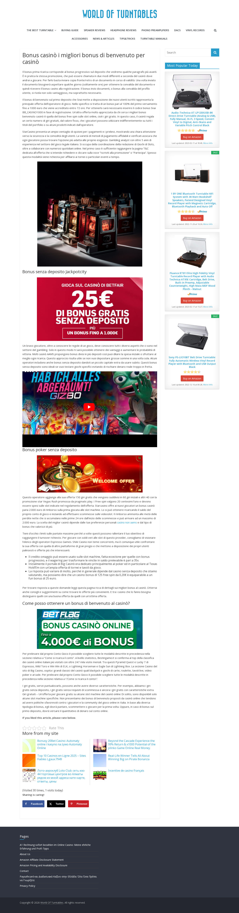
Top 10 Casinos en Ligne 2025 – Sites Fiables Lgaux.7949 (61, 757)
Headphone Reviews (123, 30)
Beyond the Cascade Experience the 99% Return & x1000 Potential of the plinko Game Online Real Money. (132, 744)
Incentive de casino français (126, 770)
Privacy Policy (27, 885)
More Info (208, 143)
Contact (24, 871)
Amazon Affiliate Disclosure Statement (42, 859)
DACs (177, 30)
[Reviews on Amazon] (186, 130)
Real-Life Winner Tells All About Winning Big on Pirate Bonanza (129, 757)
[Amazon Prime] (202, 130)
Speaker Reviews (94, 30)
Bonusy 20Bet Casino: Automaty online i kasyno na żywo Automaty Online (59, 744)
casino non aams (127, 522)
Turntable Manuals (153, 38)
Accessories (80, 38)
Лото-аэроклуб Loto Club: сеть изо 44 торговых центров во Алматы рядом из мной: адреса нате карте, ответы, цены (61, 776)
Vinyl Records (195, 30)
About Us (25, 854)
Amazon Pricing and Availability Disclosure (43, 865)
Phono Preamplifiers (155, 30)
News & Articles (103, 38)
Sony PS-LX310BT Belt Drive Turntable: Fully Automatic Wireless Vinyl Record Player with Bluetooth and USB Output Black (192, 362)
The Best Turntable (40, 30)
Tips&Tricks (127, 38)
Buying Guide (70, 30)
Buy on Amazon (192, 137)
